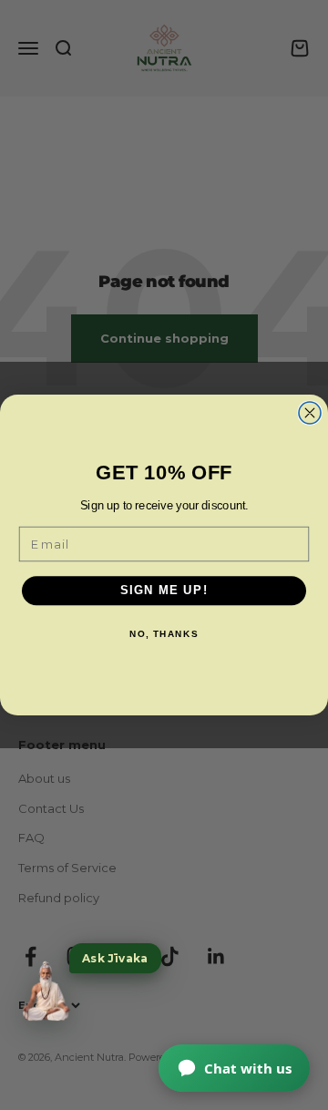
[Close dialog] (310, 413)
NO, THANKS (164, 635)
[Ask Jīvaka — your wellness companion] (46, 992)
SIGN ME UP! (164, 590)
